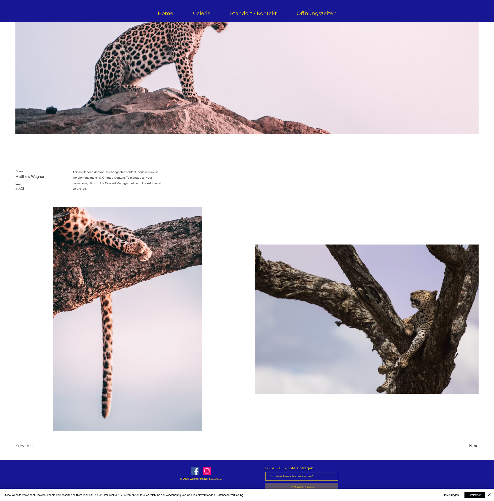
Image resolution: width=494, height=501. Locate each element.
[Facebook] (195, 471)
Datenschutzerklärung (230, 495)
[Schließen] (489, 495)
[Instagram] (207, 471)
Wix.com (219, 479)
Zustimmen (474, 495)
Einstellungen (450, 495)
